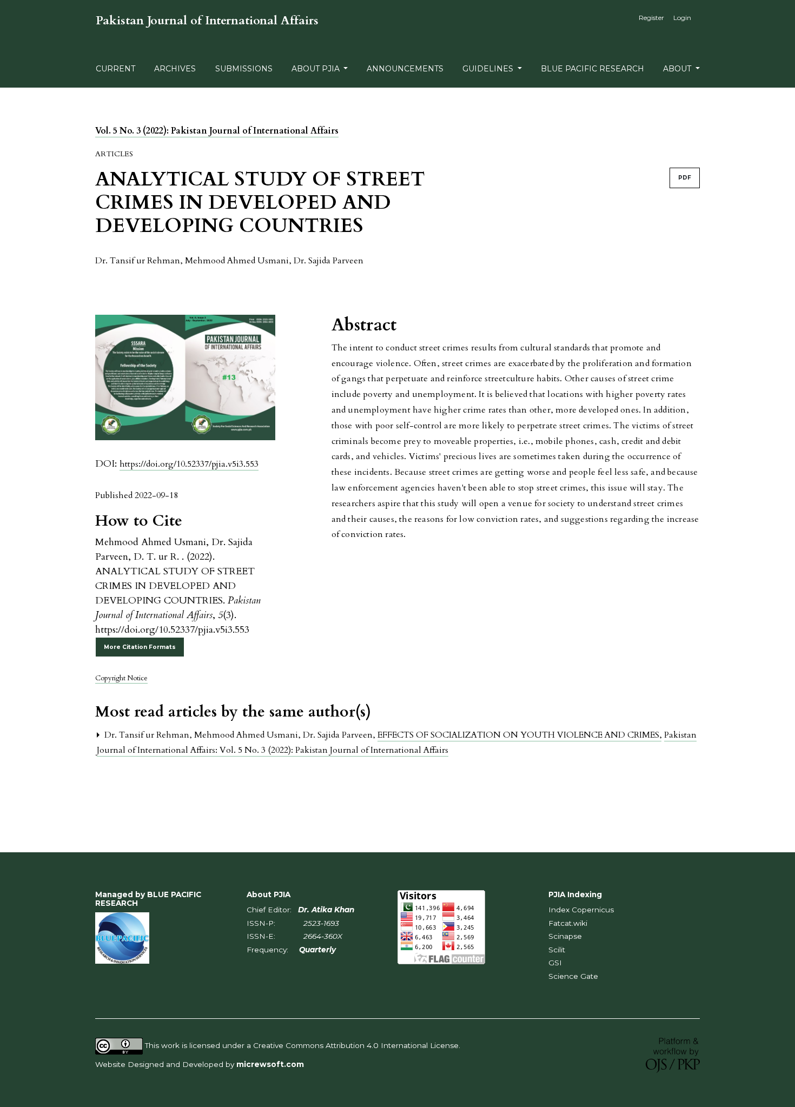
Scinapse (565, 936)
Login (682, 18)
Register (651, 18)
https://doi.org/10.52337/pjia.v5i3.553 (189, 464)
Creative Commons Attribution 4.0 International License (356, 1045)
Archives (175, 69)
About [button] (678, 69)
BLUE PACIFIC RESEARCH (592, 69)
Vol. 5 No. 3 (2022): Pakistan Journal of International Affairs (217, 131)
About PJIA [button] (317, 69)
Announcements (405, 69)
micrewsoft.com (270, 1064)
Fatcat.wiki (567, 923)
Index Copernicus (581, 909)
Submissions (244, 69)
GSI (555, 962)
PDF (684, 177)
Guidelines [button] (488, 69)
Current (115, 69)
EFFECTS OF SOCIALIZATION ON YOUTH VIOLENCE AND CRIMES (519, 735)
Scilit (556, 949)
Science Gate (573, 976)
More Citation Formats (140, 647)
